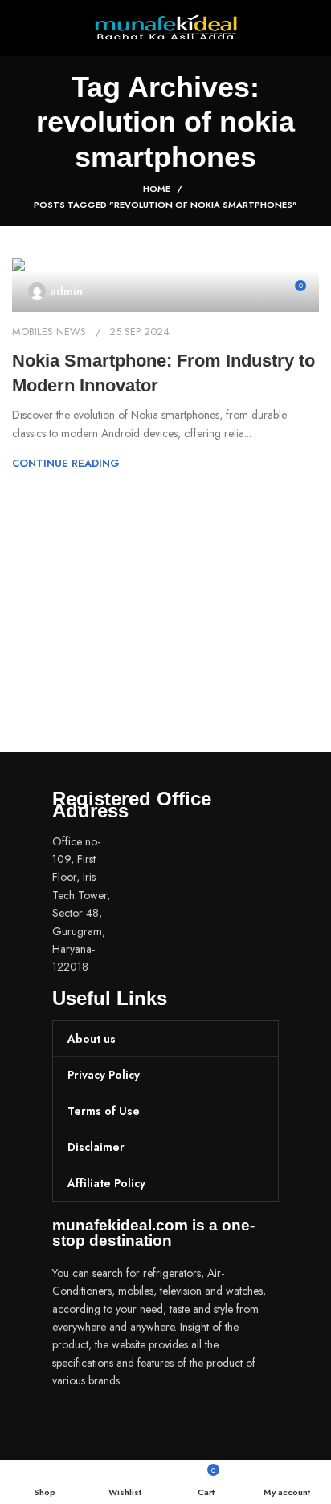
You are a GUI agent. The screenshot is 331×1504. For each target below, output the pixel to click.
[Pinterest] (161, 1426)
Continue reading (66, 463)
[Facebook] (72, 1426)
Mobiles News (49, 331)
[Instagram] (116, 1426)
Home (156, 188)
